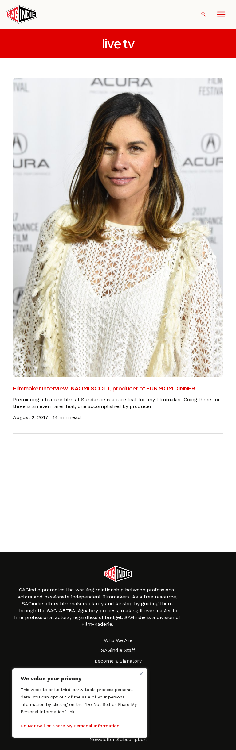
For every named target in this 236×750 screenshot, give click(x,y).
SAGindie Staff (118, 650)
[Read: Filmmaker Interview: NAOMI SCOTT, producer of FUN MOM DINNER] (118, 227)
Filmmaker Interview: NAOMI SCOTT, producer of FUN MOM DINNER (104, 388)
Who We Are (118, 640)
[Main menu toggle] (221, 14)
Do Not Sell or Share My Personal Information (70, 725)
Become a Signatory (118, 661)
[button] (203, 14)
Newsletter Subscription (118, 739)
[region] (80, 703)
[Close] (141, 673)
